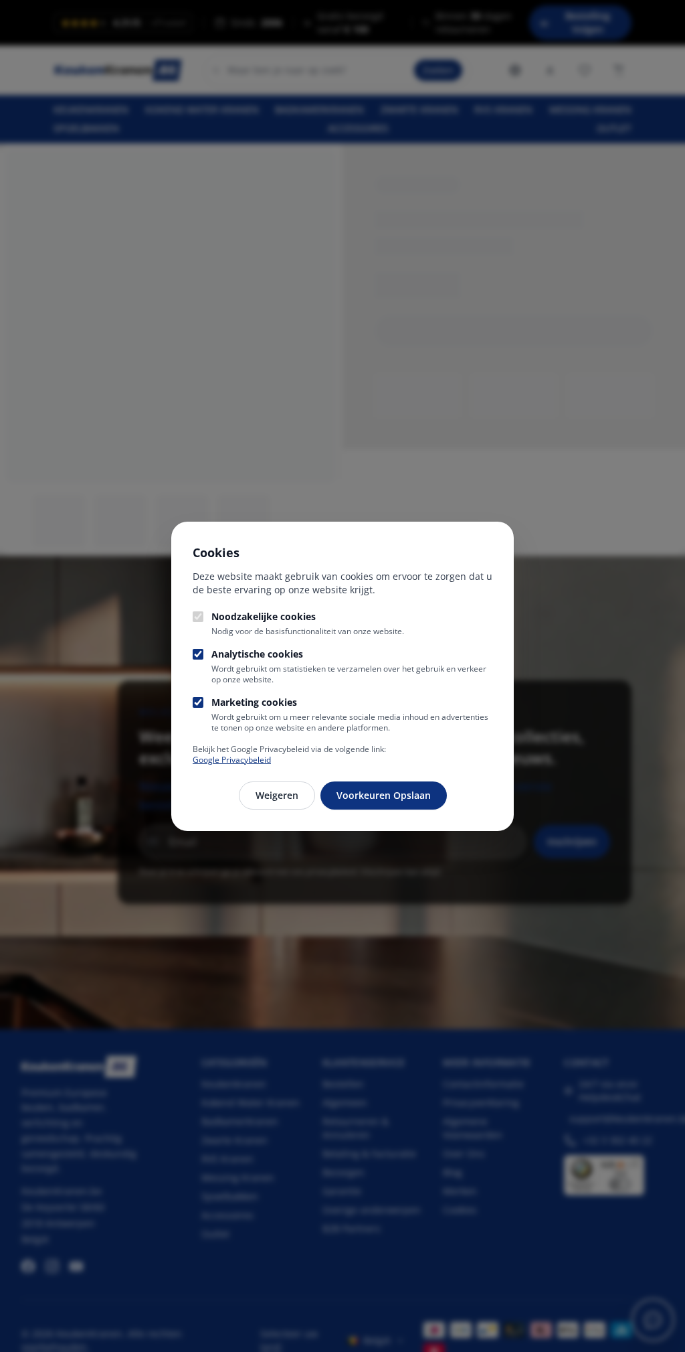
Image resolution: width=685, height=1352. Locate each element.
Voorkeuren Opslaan (383, 795)
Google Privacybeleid (232, 759)
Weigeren (277, 795)
